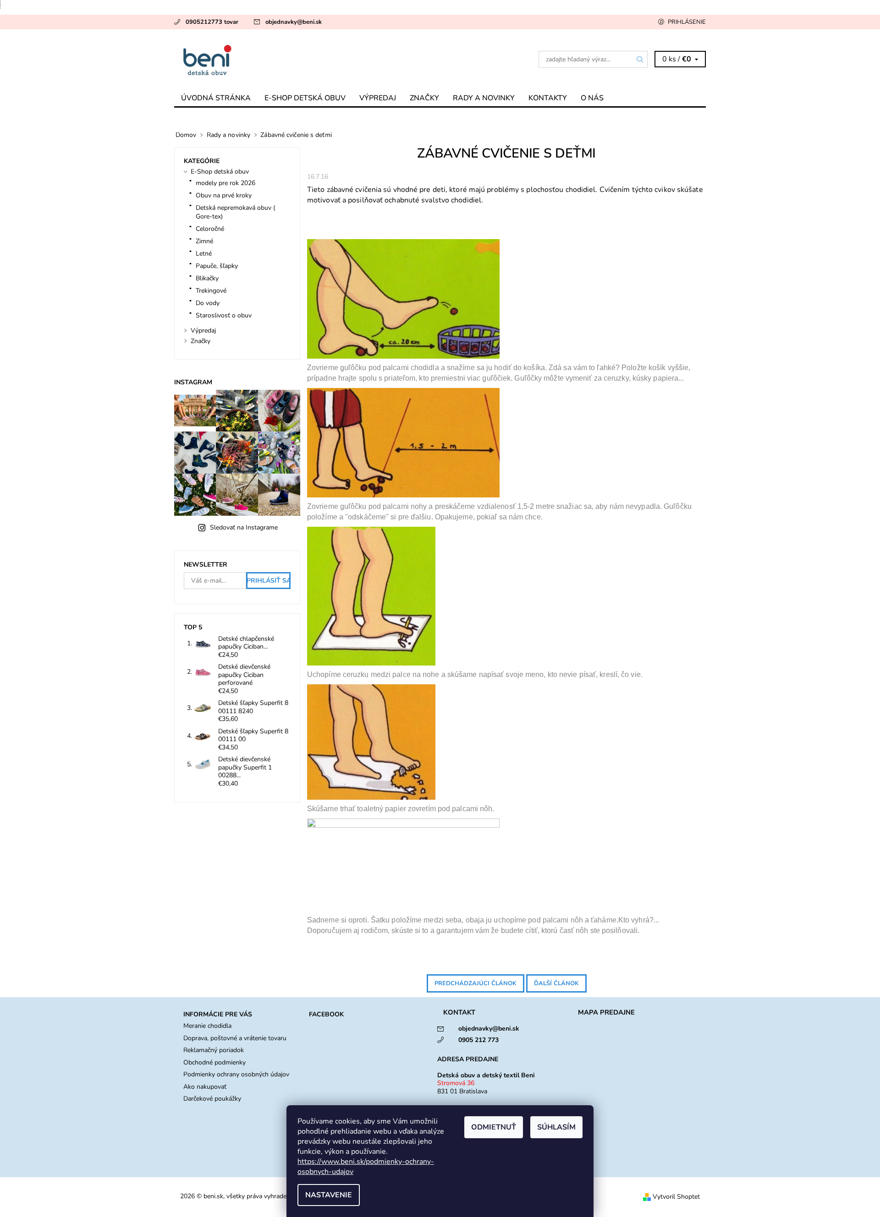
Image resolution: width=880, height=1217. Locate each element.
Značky (424, 98)
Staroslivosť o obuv (224, 315)
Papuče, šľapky (217, 266)
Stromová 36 (455, 1083)
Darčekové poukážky (212, 1098)
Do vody (208, 303)
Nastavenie (328, 1195)
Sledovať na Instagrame (244, 527)
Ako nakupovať (204, 1086)
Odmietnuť (493, 1127)
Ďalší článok (556, 983)
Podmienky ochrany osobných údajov (236, 1074)
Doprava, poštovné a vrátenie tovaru (234, 1038)
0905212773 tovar (212, 22)
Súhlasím (556, 1127)
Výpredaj (377, 98)
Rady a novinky (484, 98)
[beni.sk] (307, 59)
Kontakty (547, 98)
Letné (204, 253)
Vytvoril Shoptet (676, 1196)
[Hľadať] (640, 59)
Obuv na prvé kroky (224, 195)
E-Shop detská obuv (305, 98)
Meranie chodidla (207, 1025)
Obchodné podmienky (214, 1062)
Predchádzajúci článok (475, 983)
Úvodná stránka (216, 98)
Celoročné (210, 228)
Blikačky (207, 278)
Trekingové (211, 290)
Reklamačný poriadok (213, 1050)
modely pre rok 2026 (225, 183)
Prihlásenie (687, 22)
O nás (592, 98)
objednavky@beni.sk (293, 22)
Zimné (204, 241)
